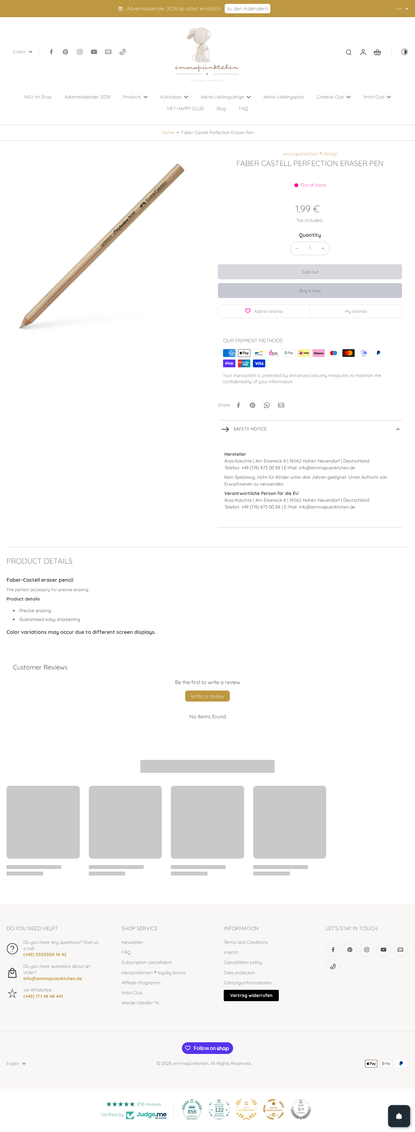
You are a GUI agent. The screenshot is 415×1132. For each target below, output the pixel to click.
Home (168, 132)
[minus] (296, 248)
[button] (310, 271)
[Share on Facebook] (238, 405)
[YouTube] (94, 52)
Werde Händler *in (140, 1003)
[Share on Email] (281, 405)
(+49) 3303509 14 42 (44, 954)
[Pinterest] (65, 52)
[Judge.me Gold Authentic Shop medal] (246, 1109)
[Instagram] (80, 52)
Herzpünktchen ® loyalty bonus (153, 973)
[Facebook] (51, 52)
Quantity (310, 235)
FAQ (126, 952)
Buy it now (310, 290)
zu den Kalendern (247, 9)
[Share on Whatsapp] (267, 405)
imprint (231, 952)
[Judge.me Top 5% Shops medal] (300, 1109)
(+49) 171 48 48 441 (43, 996)
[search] (348, 51)
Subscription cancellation (147, 962)
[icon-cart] (377, 51)
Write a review (207, 696)
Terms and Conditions (246, 942)
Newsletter (132, 942)
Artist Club (132, 993)
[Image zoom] (101, 246)
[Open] (399, 1116)
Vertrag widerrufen (251, 995)
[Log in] (363, 51)
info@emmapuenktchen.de (52, 978)
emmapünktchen (190, 1063)
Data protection (239, 973)
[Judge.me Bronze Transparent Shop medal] (273, 1109)
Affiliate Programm (141, 983)
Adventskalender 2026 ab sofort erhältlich (174, 9)
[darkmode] (400, 52)
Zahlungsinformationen (248, 983)
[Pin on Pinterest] (252, 405)
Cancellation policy (243, 962)
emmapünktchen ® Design (310, 154)
